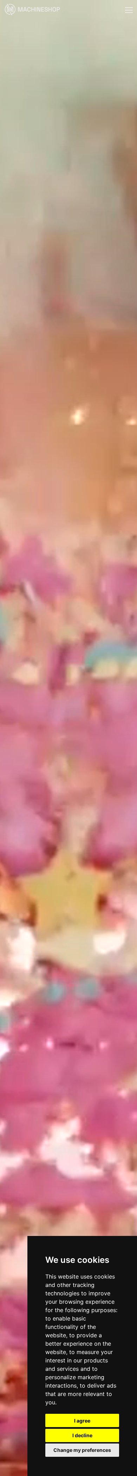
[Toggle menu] (129, 10)
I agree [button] (82, 1421)
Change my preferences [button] (82, 1450)
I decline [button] (82, 1435)
